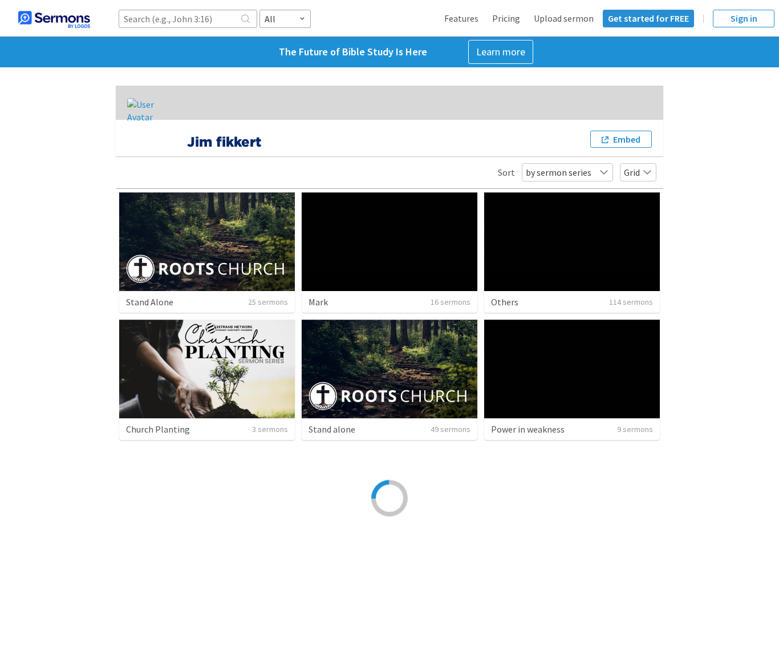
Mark (318, 302)
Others (504, 302)
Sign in (744, 18)
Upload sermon (564, 18)
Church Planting (158, 429)
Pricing (506, 18)
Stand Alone (149, 302)
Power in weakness (528, 429)
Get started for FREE (648, 18)
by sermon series (558, 172)
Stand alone (332, 429)
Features (461, 18)
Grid (632, 172)
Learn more (500, 51)
